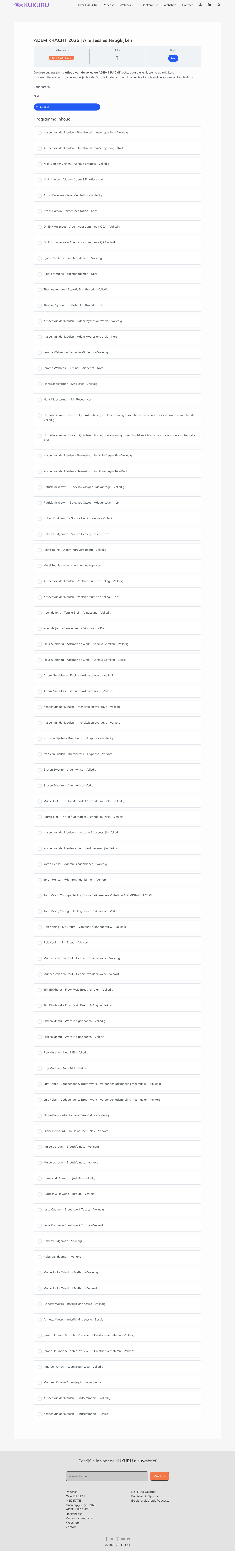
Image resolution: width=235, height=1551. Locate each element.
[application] (134, 5)
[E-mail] (128, 1539)
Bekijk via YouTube (143, 1491)
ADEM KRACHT (77, 1509)
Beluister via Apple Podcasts (150, 1500)
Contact (71, 1527)
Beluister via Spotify (144, 1496)
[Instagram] (117, 1539)
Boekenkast (74, 1514)
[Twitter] (112, 1539)
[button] (219, 5)
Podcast (71, 1491)
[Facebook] (106, 1539)
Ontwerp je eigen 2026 (81, 1505)
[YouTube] (123, 1539)
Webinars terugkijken (80, 1518)
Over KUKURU (75, 1496)
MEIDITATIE (74, 1500)
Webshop (72, 1522)
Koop (173, 58)
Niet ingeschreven (61, 58)
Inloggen (44, 106)
